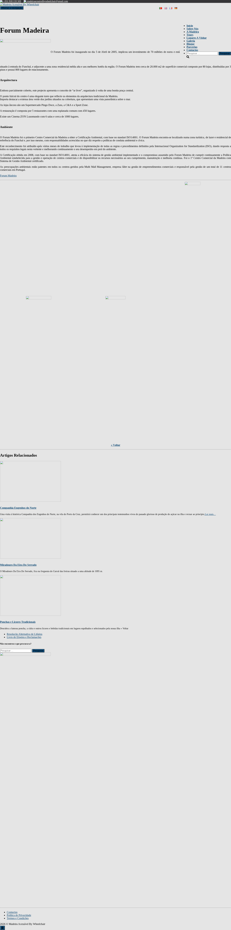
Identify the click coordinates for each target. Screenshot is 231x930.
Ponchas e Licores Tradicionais (18, 621)
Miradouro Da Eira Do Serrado (18, 564)
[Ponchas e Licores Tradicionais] (30, 595)
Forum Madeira (8, 175)
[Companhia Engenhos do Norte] (30, 481)
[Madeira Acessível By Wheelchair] (19, 4)
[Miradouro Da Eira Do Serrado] (30, 538)
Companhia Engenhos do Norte (18, 507)
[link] (24, 634)
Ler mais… (210, 514)
